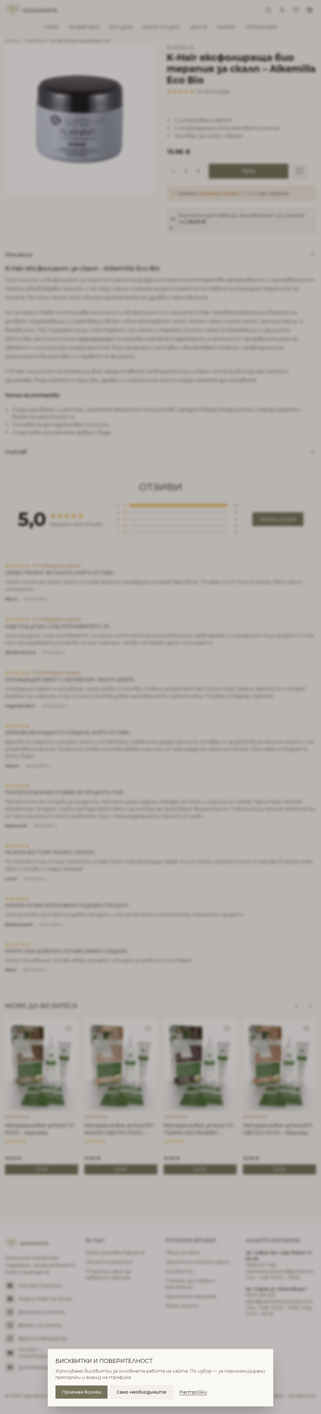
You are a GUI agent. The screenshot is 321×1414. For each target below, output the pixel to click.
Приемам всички (81, 1392)
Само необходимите (141, 1392)
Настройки (193, 1392)
